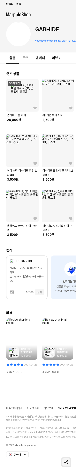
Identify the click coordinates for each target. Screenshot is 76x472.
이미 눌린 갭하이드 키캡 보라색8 (22, 173)
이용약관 (48, 408)
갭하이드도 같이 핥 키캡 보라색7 (57, 173)
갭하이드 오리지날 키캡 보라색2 (57, 228)
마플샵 (9, 3)
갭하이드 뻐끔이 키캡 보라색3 (22, 228)
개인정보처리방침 (67, 408)
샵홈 (12, 58)
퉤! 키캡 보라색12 (52, 115)
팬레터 (40, 58)
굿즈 (26, 58)
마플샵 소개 (33, 408)
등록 (39, 292)
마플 (18, 3)
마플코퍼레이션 (14, 408)
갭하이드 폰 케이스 (17, 115)
